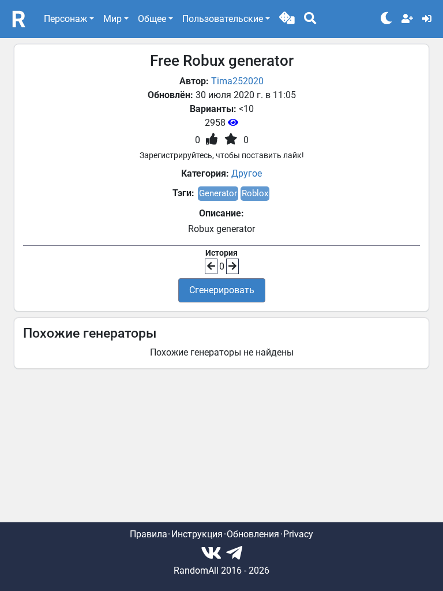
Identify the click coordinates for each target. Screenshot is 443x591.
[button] (287, 19)
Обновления (253, 534)
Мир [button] (112, 18)
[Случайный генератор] (287, 19)
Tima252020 (237, 81)
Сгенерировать (221, 290)
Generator (218, 193)
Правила (148, 534)
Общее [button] (152, 18)
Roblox (255, 193)
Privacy (298, 534)
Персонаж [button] (65, 18)
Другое (246, 173)
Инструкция (197, 534)
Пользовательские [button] (222, 18)
